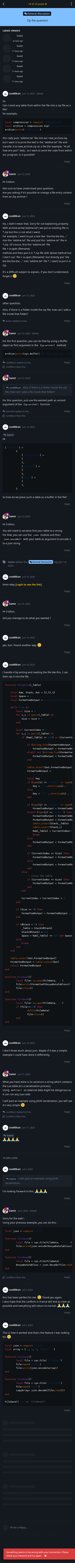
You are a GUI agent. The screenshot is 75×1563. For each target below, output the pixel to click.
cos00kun (15, 387)
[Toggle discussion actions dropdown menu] (71, 4)
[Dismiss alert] (45, 1556)
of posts (36, 4)
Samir (10, 435)
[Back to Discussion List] (3, 4)
